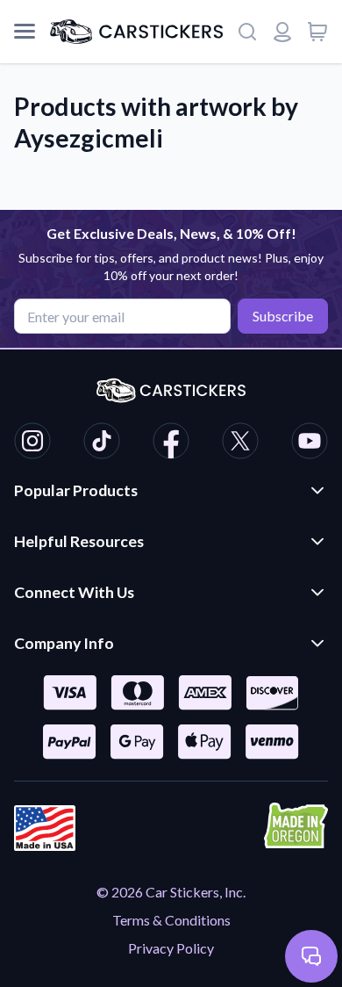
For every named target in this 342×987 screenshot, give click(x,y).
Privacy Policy (171, 948)
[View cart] (317, 31)
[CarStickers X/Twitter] (240, 443)
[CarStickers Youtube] (309, 443)
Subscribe (283, 315)
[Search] (247, 31)
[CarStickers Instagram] (32, 443)
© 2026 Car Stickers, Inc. (171, 891)
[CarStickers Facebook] (171, 443)
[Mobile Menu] (24, 31)
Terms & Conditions (171, 919)
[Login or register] (282, 31)
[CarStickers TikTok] (101, 443)
